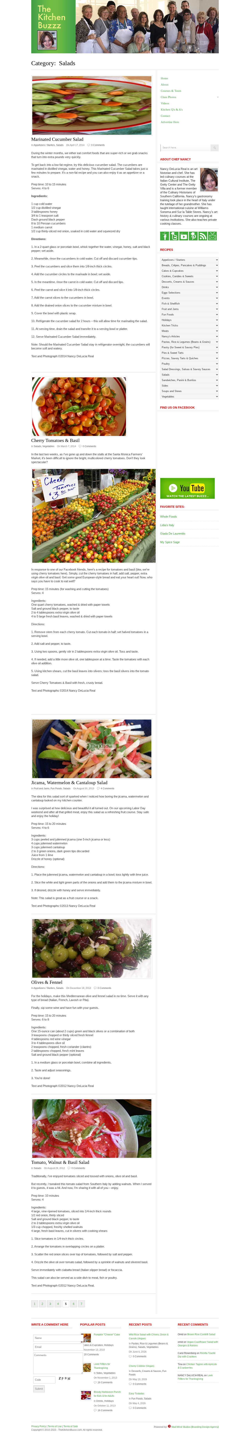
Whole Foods (168, 516)
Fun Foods (56, 788)
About (164, 84)
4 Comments (107, 788)
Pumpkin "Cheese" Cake (107, 1334)
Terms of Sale (70, 1426)
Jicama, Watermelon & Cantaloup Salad (69, 782)
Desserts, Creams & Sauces (146, 1371)
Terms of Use (55, 1426)
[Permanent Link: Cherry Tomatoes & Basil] (93, 406)
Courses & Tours (171, 90)
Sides (99, 1373)
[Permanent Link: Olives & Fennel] (93, 948)
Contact (165, 115)
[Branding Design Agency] (205, 1427)
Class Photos (168, 97)
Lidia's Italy (167, 525)
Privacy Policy (38, 1426)
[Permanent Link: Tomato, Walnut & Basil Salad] (93, 1128)
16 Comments (105, 1382)
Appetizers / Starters (44, 145)
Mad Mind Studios (181, 1427)
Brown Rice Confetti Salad (201, 1334)
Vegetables (48, 446)
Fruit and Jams (41, 788)
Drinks (99, 1401)
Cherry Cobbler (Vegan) (141, 1366)
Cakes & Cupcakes (93, 1345)
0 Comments (98, 145)
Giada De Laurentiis (172, 533)
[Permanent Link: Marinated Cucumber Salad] (93, 105)
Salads (59, 145)
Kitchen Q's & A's (172, 109)
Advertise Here (170, 122)
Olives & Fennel (46, 982)
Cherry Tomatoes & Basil (55, 440)
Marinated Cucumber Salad (57, 139)
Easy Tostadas (136, 1393)
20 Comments (91, 1354)
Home (164, 78)
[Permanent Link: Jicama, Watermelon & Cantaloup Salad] (93, 749)
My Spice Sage (170, 542)
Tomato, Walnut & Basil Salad (60, 1162)
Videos (165, 103)
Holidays (108, 1345)
